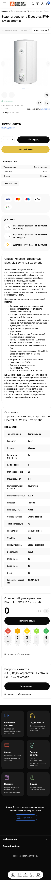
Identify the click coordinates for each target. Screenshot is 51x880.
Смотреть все (10, 184)
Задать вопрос (27, 686)
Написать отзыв (27, 621)
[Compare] (39, 103)
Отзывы (25, 30)
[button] (3, 64)
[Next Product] (12, 95)
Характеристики (9, 30)
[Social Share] (47, 95)
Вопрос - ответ (41, 30)
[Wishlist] (47, 103)
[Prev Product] (4, 95)
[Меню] (4, 4)
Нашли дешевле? (8, 128)
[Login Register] (43, 4)
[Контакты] (38, 4)
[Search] (33, 4)
